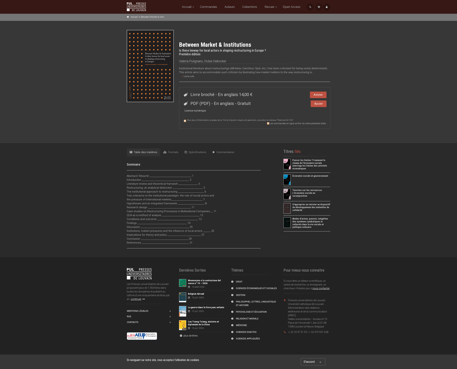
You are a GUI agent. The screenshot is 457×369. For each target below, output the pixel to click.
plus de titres (190, 335)
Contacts (132, 322)
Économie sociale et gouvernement (310, 176)
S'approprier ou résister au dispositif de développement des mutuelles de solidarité (311, 207)
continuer (136, 299)
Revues (269, 7)
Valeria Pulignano (191, 61)
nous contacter (321, 288)
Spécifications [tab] (197, 152)
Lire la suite (188, 76)
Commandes (208, 7)
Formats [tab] (173, 152)
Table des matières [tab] (145, 152)
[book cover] (150, 66)
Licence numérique (195, 110)
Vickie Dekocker (215, 61)
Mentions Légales (137, 311)
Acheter (318, 94)
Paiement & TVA (285, 120)
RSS (129, 316)
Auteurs (230, 7)
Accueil (187, 7)
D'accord (309, 361)
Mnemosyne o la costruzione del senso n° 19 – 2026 (204, 282)
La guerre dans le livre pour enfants (206, 307)
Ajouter (318, 103)
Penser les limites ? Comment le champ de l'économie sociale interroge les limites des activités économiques (309, 164)
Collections (249, 7)
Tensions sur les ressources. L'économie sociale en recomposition (307, 193)
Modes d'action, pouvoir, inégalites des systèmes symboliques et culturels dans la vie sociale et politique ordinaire (310, 222)
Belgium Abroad (196, 293)
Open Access (291, 7)
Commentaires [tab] (225, 152)
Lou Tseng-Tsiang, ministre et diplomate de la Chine (203, 323)
